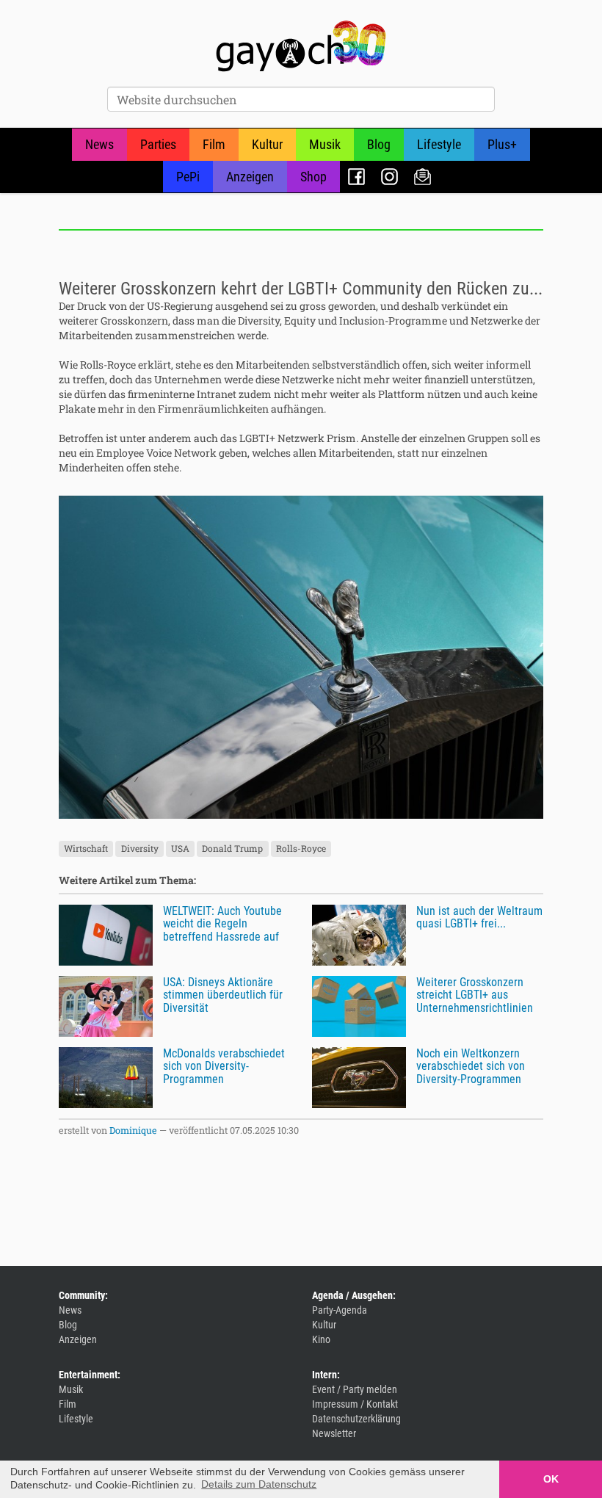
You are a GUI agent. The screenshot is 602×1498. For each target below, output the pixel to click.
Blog (379, 144)
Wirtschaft (86, 849)
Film (214, 144)
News (99, 144)
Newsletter (422, 176)
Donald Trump (232, 849)
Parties (158, 144)
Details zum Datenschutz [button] (258, 1484)
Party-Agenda (339, 1310)
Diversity (140, 849)
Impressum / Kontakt (355, 1404)
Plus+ (502, 144)
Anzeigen (250, 176)
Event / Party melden (354, 1389)
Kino (321, 1339)
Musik (325, 144)
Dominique (133, 1130)
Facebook (356, 176)
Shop (313, 176)
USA (180, 849)
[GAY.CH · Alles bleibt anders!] (301, 46)
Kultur (267, 144)
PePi (188, 176)
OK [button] (551, 1479)
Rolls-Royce (301, 849)
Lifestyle (439, 144)
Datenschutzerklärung (356, 1419)
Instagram (389, 176)
